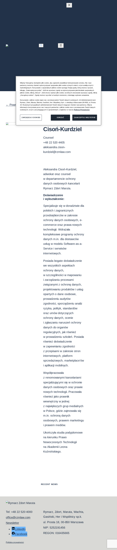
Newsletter (12, 522)
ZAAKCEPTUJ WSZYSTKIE (84, 117)
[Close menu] (69, 5)
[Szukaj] (41, 45)
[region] (58, 100)
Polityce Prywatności (82, 110)
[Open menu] (61, 45)
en (53, 45)
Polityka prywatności (15, 542)
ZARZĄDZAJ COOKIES (31, 117)
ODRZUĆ (60, 117)
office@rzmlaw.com (18, 517)
